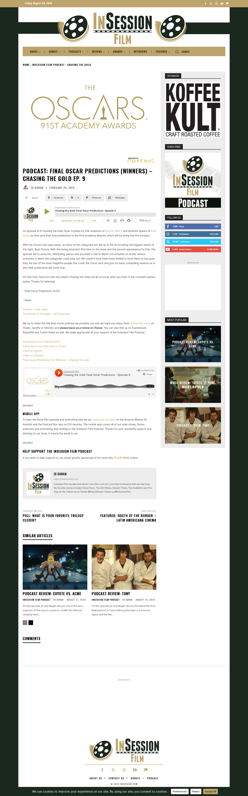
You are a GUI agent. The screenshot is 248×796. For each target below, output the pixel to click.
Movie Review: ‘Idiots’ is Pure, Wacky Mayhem (193, 385)
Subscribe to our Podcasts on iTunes (44, 346)
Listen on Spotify (33, 350)
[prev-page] (25, 622)
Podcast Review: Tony (111, 593)
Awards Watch (113, 230)
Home (26, 65)
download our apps (104, 419)
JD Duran (37, 187)
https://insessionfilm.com (66, 479)
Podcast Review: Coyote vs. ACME (52, 593)
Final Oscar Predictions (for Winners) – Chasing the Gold (56, 359)
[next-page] (31, 622)
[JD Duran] (26, 187)
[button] (180, 51)
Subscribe (212, 249)
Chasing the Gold (79, 65)
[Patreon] (227, 4)
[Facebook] (205, 4)
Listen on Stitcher (33, 355)
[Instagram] (216, 4)
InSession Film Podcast (48, 65)
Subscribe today (140, 323)
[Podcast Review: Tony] (124, 567)
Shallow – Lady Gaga (35, 309)
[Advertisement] (193, 287)
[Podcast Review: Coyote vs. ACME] (55, 567)
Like (216, 226)
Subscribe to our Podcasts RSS (41, 341)
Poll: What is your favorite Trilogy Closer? (53, 517)
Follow (214, 234)
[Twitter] (211, 4)
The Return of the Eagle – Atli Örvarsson (46, 313)
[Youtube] (222, 4)
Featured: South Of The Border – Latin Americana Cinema (128, 517)
